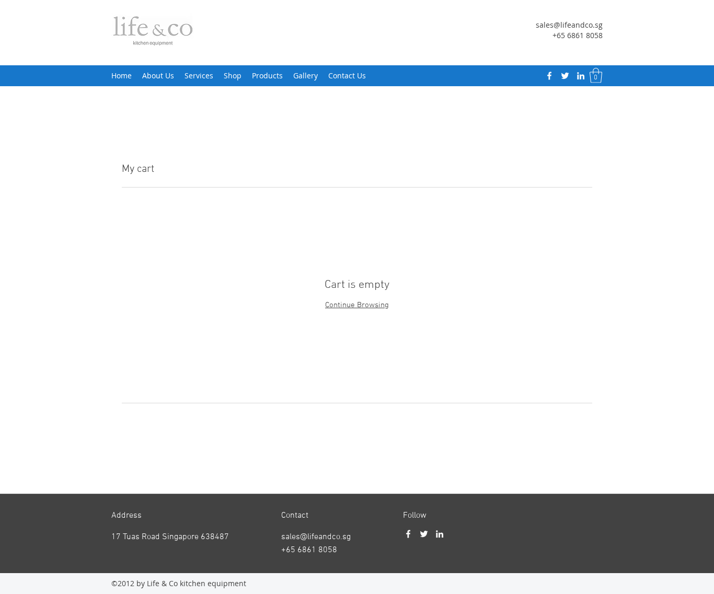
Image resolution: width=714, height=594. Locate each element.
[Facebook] (549, 76)
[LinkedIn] (580, 76)
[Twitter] (565, 76)
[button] (596, 75)
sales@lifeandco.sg (569, 25)
